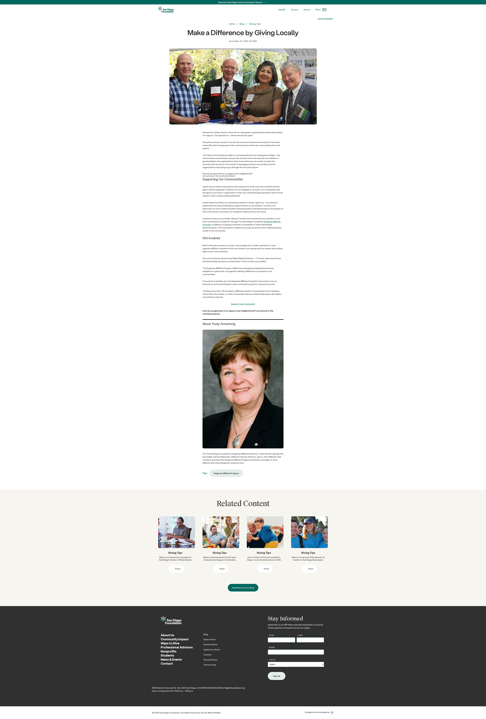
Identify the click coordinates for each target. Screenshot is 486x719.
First (271, 635)
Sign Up (276, 676)
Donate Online (210, 644)
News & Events (171, 659)
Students (167, 655)
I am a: (272, 659)
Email (271, 647)
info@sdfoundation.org (233, 687)
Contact (167, 663)
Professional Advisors (177, 647)
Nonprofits (168, 651)
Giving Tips (255, 24)
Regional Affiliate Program (226, 473)
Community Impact (175, 639)
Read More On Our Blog (243, 587)
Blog (206, 634)
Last (300, 635)
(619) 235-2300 (214, 687)
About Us (167, 635)
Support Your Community (243, 304)
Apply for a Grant (212, 649)
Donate (294, 9)
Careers (207, 654)
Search (307, 9)
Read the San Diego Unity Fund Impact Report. (240, 2)
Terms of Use (210, 664)
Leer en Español (325, 18)
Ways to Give (170, 643)
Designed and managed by (317, 712)
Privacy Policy (210, 659)
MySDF (282, 9)
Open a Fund (209, 639)
